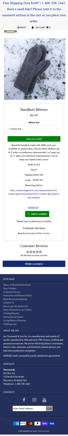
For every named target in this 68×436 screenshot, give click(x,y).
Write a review (43, 233)
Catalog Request (11, 313)
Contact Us (8, 302)
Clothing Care (10, 323)
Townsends (44, 431)
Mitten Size (34, 122)
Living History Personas (14, 320)
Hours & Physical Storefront (17, 284)
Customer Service (11, 291)
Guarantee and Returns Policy (17, 295)
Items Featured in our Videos (17, 309)
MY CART (43, 27)
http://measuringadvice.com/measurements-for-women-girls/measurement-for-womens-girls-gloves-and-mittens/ (34, 194)
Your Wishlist (9, 288)
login (25, 221)
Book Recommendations (15, 299)
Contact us (33, 207)
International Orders (13, 316)
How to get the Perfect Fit (15, 306)
